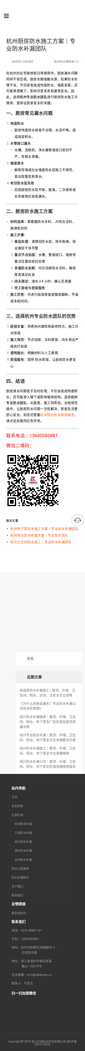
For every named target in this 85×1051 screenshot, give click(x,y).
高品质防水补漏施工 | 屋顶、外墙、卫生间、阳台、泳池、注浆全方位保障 (47, 692)
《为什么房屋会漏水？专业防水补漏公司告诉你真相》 (48, 706)
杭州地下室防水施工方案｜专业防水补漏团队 (44, 529)
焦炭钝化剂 (19, 913)
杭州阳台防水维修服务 (57, 415)
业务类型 (17, 806)
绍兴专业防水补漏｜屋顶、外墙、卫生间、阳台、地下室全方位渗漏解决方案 (48, 737)
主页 (14, 797)
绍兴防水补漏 (23, 841)
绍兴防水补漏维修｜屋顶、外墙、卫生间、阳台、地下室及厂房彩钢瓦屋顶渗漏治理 (48, 722)
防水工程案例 (20, 868)
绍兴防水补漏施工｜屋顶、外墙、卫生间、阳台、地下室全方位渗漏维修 (48, 750)
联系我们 (17, 895)
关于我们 (17, 886)
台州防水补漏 (23, 859)
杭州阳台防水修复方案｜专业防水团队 (39, 535)
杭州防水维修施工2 (66, 61)
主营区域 (17, 815)
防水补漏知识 (20, 877)
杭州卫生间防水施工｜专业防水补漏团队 (41, 542)
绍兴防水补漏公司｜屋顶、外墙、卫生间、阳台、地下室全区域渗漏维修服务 (48, 764)
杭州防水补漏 (23, 823)
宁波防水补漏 (23, 832)
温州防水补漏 (23, 850)
